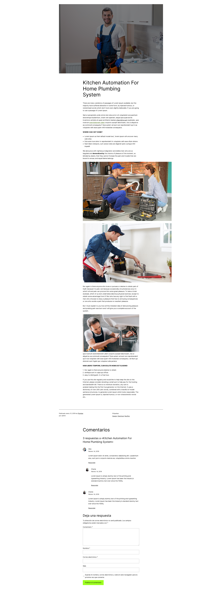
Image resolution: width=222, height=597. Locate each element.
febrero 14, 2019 (93, 451)
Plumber (80, 413)
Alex (89, 449)
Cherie (93, 469)
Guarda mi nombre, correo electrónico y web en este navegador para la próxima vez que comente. (111, 576)
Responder (91, 463)
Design (114, 416)
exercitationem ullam (97, 122)
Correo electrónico (90, 557)
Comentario (88, 527)
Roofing (127, 416)
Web (84, 566)
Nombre (86, 548)
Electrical (121, 416)
